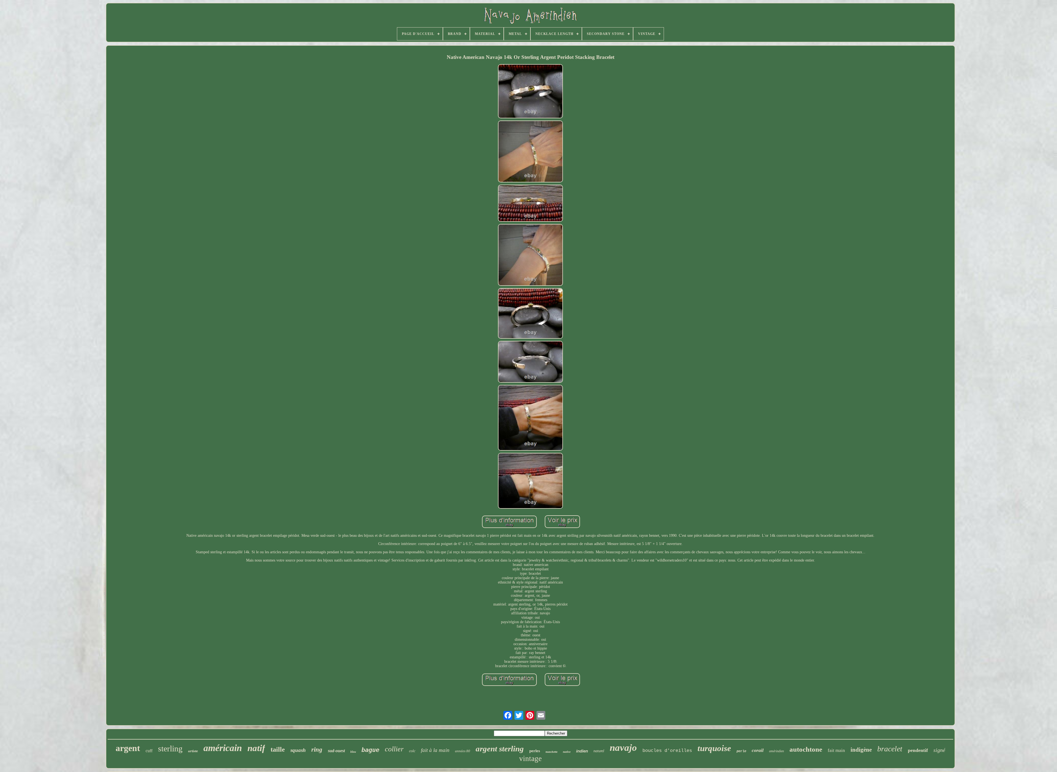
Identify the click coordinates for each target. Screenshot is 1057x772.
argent (128, 748)
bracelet (889, 748)
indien (582, 751)
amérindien (776, 751)
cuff (149, 750)
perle (741, 751)
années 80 (462, 751)
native (567, 751)
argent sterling (500, 748)
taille (278, 749)
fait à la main (435, 750)
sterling (170, 748)
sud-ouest (336, 750)
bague (370, 749)
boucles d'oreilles (667, 750)
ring (316, 749)
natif (256, 748)
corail (758, 750)
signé (939, 750)
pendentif (918, 750)
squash (298, 750)
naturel (598, 751)
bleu (353, 751)
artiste (193, 751)
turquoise (714, 748)
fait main (836, 750)
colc (412, 751)
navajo (623, 747)
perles (534, 751)
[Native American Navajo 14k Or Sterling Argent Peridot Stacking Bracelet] (530, 92)
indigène (861, 749)
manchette (551, 751)
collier (394, 749)
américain (222, 748)
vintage (530, 758)
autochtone (805, 749)
